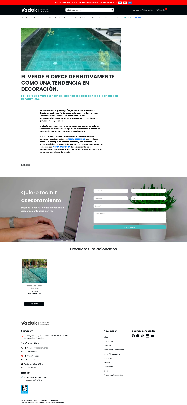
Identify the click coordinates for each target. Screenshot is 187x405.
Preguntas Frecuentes (113, 375)
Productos (108, 341)
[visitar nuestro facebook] (137, 336)
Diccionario (108, 366)
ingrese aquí (59, 402)
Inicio (106, 337)
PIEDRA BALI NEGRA (61, 147)
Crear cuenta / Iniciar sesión (142, 10)
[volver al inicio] (35, 323)
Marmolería (96, 18)
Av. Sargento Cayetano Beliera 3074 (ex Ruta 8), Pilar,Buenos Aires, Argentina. (46, 336)
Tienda (107, 362)
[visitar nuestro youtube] (152, 336)
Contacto (108, 345)
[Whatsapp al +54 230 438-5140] (25, 356)
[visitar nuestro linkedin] (147, 336)
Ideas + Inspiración (112, 18)
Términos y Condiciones (114, 349)
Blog (106, 371)
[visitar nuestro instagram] (133, 335)
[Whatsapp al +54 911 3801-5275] (25, 348)
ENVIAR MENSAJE (129, 227)
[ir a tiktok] (142, 335)
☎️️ (22, 356)
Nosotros (108, 358)
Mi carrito (162, 10)
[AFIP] (24, 389)
